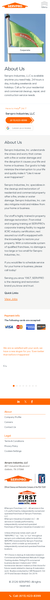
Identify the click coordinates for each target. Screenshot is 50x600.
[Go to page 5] (26, 385)
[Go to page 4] (23, 385)
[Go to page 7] (33, 385)
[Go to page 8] (36, 385)
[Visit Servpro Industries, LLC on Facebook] (32, 401)
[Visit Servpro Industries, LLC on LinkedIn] (18, 401)
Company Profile (12, 417)
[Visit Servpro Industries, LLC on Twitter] (25, 402)
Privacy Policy (11, 446)
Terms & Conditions (14, 441)
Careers (8, 422)
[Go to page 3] (20, 385)
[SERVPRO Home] (15, 5)
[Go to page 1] (13, 385)
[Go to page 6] (29, 385)
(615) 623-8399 (18, 120)
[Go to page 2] (17, 385)
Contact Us (10, 427)
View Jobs (11, 299)
